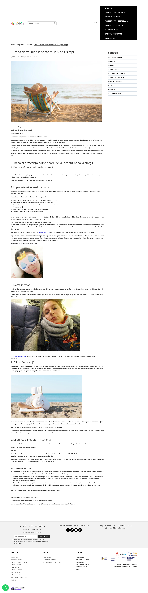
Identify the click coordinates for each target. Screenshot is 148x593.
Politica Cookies (16, 565)
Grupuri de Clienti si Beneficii (52, 562)
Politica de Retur (16, 575)
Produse (111, 65)
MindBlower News (114, 93)
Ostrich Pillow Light (19, 356)
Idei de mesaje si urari (116, 77)
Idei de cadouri (32, 57)
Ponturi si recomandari (116, 73)
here (19, 543)
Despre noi (14, 557)
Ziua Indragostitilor (115, 58)
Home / (13, 45)
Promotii (111, 61)
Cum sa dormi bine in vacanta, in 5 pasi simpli (51, 45)
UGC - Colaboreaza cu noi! (19, 577)
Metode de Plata (16, 572)
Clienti (46, 553)
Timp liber (112, 89)
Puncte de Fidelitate (49, 560)
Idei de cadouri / (27, 45)
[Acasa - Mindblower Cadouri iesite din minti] (17, 23)
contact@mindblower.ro (117, 528)
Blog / (19, 45)
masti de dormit (44, 232)
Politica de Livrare (16, 570)
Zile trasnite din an (115, 81)
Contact (13, 580)
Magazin (14, 553)
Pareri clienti (47, 557)
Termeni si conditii (16, 560)
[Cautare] (55, 23)
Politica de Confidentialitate (19, 562)
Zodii (110, 85)
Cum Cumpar (15, 567)
